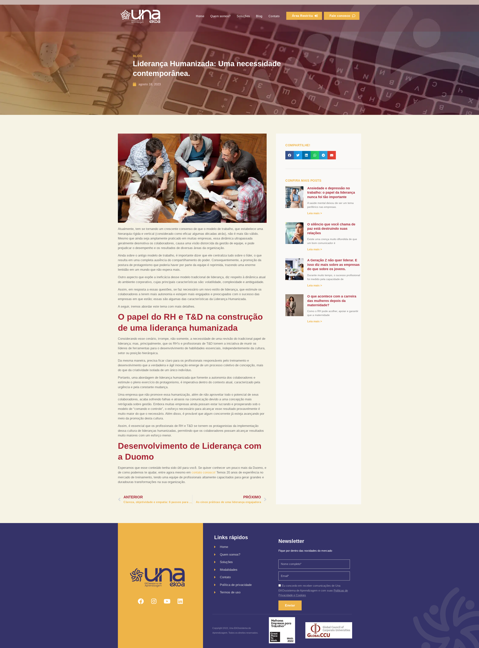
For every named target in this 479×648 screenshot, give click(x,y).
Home (200, 16)
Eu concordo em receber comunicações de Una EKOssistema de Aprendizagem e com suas (313, 590)
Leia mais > (314, 213)
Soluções (243, 16)
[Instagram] (153, 601)
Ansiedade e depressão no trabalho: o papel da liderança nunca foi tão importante (331, 192)
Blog (259, 16)
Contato (274, 16)
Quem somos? (220, 16)
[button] (289, 155)
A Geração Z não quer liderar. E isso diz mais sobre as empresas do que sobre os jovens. (333, 264)
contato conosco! (204, 472)
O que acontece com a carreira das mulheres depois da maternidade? (331, 300)
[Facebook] (140, 601)
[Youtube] (167, 601)
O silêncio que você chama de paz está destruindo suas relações (331, 228)
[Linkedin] (180, 601)
